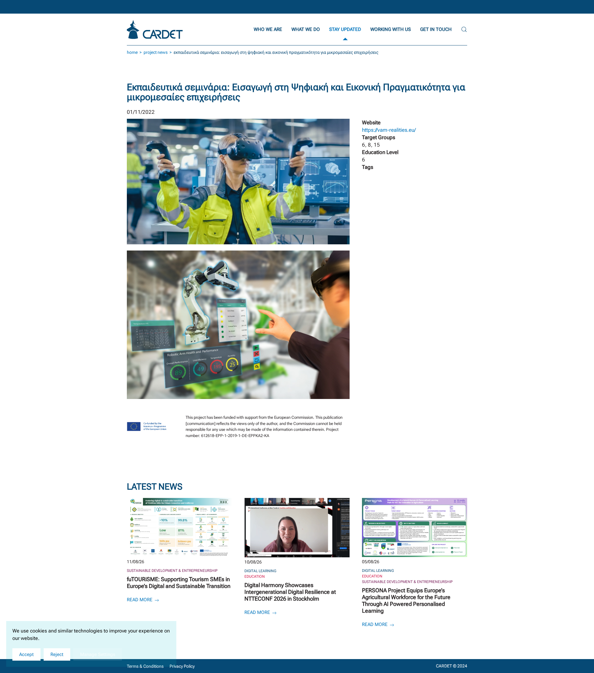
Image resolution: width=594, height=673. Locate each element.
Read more (140, 599)
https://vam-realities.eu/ (389, 130)
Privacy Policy (182, 666)
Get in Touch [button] (436, 29)
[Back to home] (155, 29)
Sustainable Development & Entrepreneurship (172, 570)
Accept (26, 654)
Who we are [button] (268, 29)
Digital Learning (260, 571)
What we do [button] (305, 29)
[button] (464, 29)
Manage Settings (97, 654)
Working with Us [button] (390, 29)
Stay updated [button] (345, 29)
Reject (56, 654)
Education (254, 576)
